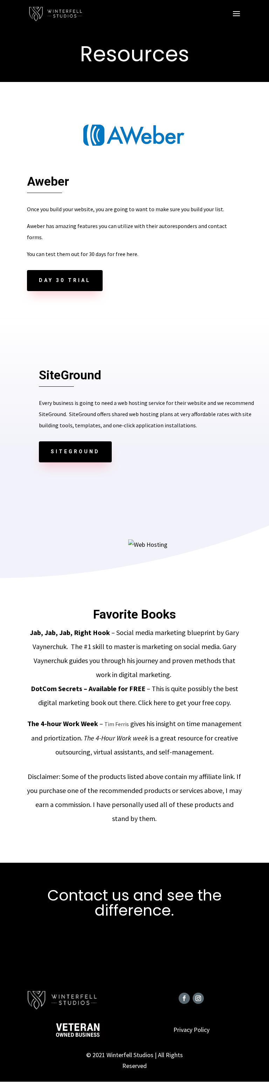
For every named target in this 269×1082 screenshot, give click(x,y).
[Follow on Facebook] (184, 998)
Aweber (48, 181)
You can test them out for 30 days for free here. (82, 253)
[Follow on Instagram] (198, 998)
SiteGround (75, 451)
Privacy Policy (191, 1030)
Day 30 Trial (65, 280)
